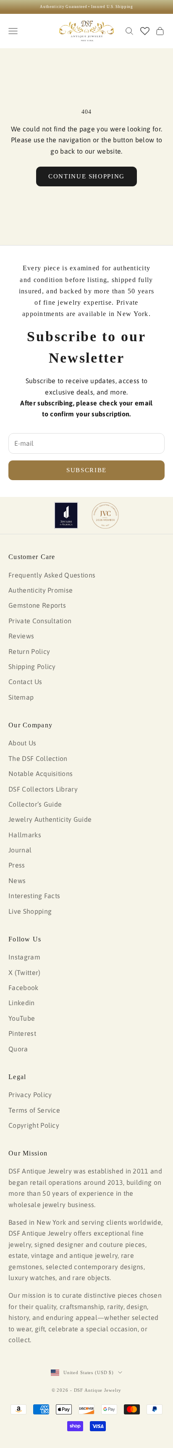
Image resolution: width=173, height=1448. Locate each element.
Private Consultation (39, 621)
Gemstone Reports (37, 605)
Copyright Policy (33, 1125)
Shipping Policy (32, 666)
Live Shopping (30, 911)
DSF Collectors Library (43, 789)
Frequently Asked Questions (51, 575)
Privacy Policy (30, 1094)
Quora (18, 1049)
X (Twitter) (24, 972)
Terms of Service (34, 1110)
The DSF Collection (38, 758)
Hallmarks (24, 835)
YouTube (21, 1018)
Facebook (23, 987)
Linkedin (21, 1002)
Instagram (24, 957)
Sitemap (21, 697)
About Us (22, 743)
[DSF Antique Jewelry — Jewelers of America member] (66, 515)
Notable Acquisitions (40, 773)
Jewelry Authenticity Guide (50, 819)
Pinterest (22, 1033)
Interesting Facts (34, 895)
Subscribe (86, 470)
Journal (19, 850)
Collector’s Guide (35, 804)
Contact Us (25, 681)
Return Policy (29, 651)
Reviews (21, 636)
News (17, 880)
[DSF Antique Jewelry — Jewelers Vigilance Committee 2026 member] (105, 515)
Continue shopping (86, 176)
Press (16, 865)
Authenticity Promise (40, 590)
